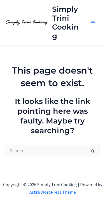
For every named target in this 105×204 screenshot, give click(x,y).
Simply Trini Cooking (65, 22)
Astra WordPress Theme (52, 192)
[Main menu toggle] (93, 22)
